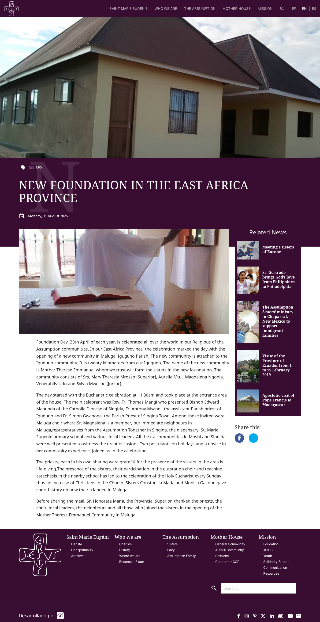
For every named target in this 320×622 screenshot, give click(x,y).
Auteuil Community (229, 550)
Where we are (129, 556)
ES (314, 8)
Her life (76, 544)
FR (295, 8)
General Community (230, 544)
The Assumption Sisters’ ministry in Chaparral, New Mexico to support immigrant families (277, 321)
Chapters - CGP (227, 562)
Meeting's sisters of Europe (278, 249)
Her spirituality (82, 550)
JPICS (268, 550)
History (124, 550)
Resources (271, 573)
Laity (171, 550)
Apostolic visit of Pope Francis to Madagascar (278, 400)
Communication (275, 567)
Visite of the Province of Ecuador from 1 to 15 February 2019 (277, 365)
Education (271, 544)
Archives (77, 556)
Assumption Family (181, 556)
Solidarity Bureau (276, 562)
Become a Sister (131, 562)
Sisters (172, 544)
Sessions (222, 556)
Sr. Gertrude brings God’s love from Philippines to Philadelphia (278, 279)
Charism (125, 544)
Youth (267, 556)
